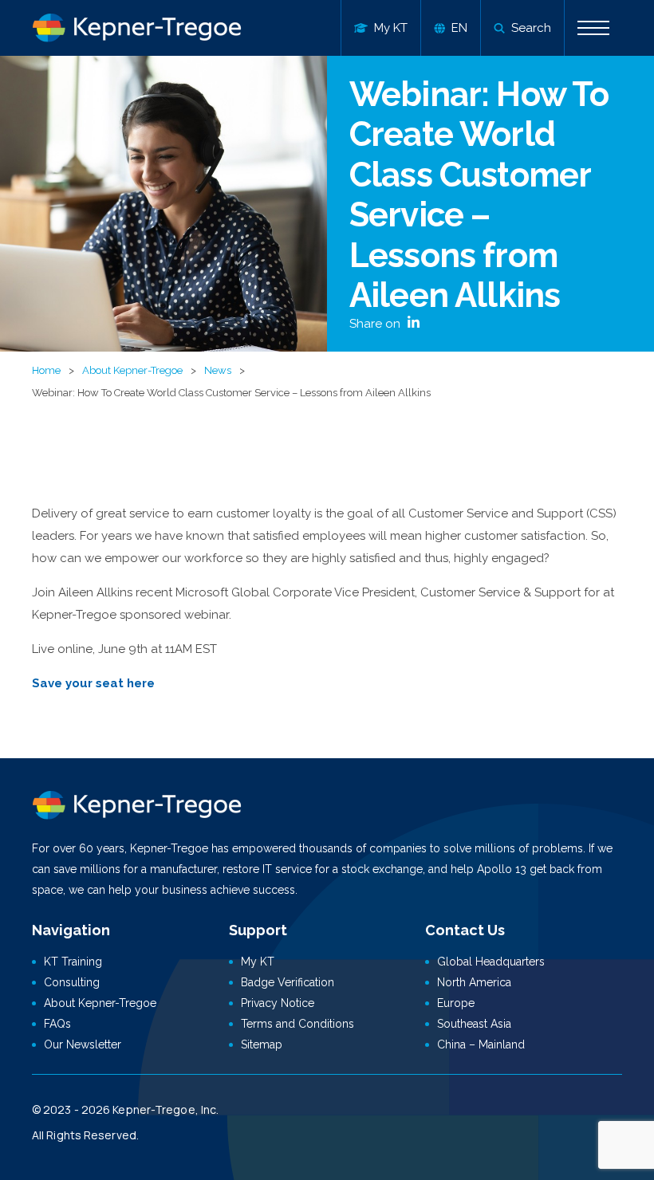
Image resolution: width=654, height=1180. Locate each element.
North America (474, 982)
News (217, 370)
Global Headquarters (491, 961)
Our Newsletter (82, 1044)
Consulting (72, 982)
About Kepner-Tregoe (132, 370)
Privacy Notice (277, 1003)
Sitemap (261, 1044)
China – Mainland (481, 1044)
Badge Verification (287, 982)
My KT (257, 961)
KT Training (73, 961)
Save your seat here (93, 683)
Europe (456, 1003)
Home (46, 370)
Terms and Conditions (297, 1023)
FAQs (57, 1023)
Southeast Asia (474, 1023)
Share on (376, 324)
